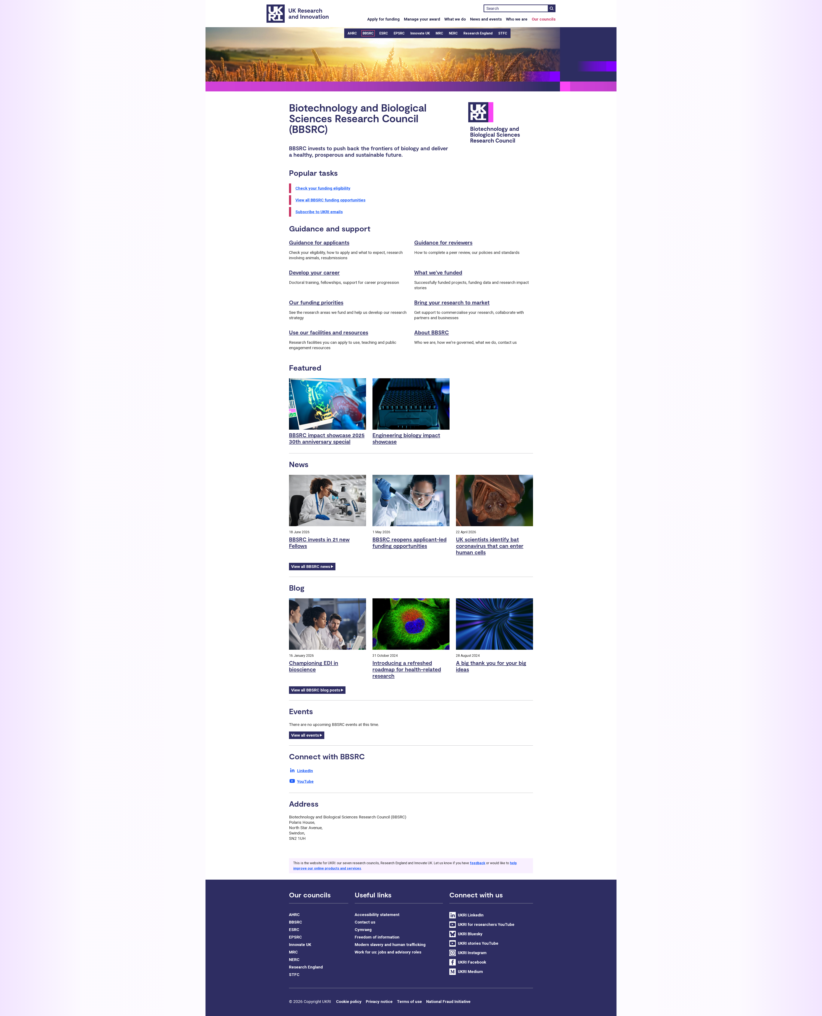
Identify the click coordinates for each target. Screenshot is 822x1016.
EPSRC (399, 33)
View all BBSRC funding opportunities (330, 200)
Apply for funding (383, 19)
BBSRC (368, 33)
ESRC (383, 33)
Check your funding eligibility (322, 188)
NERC (453, 33)
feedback (477, 863)
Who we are (516, 19)
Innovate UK (420, 33)
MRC (439, 33)
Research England (478, 33)
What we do (455, 19)
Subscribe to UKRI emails (319, 211)
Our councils (543, 19)
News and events (486, 19)
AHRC (352, 33)
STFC (502, 33)
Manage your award (422, 19)
